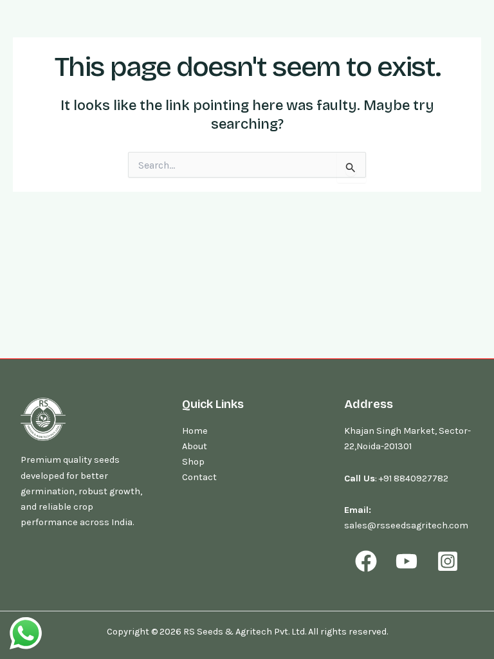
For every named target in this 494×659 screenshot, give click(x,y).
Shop (193, 461)
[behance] (449, 561)
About (194, 446)
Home (195, 430)
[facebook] (368, 561)
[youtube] (408, 561)
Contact (199, 477)
